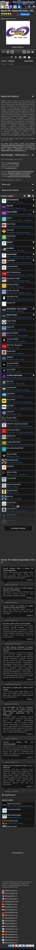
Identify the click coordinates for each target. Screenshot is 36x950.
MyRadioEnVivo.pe (11, 915)
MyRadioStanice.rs (11, 890)
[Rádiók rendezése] (33, 196)
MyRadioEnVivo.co (11, 907)
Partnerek (5, 883)
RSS (16, 887)
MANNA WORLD (18, 47)
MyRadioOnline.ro (11, 896)
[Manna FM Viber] (16, 6)
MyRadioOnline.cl (11, 943)
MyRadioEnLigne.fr (11, 899)
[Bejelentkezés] (20, 6)
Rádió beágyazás (14, 883)
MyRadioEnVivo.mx (11, 937)
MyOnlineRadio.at (11, 910)
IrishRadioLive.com (11, 929)
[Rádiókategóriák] (29, 196)
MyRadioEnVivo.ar (11, 940)
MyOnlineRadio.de (11, 912)
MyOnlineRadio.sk (11, 893)
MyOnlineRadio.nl (11, 926)
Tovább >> (30, 580)
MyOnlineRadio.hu (18, 852)
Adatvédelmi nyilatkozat (15, 885)
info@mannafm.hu (11, 168)
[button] (8, 52)
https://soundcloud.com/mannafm (19, 175)
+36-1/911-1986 (14, 164)
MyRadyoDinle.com (11, 901)
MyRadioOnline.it (10, 921)
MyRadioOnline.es (11, 934)
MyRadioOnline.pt (11, 918)
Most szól (6, 184)
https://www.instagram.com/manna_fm (19, 173)
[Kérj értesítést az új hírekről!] (2, 562)
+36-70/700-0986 (13, 166)
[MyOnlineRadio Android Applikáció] (3, 6)
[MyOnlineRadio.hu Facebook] (11, 6)
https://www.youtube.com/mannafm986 (19, 176)
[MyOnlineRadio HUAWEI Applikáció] (7, 6)
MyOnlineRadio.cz (11, 923)
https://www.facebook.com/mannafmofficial (21, 171)
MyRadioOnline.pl (11, 932)
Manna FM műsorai (10, 190)
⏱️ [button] (29, 57)
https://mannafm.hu (13, 163)
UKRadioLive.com (11, 904)
